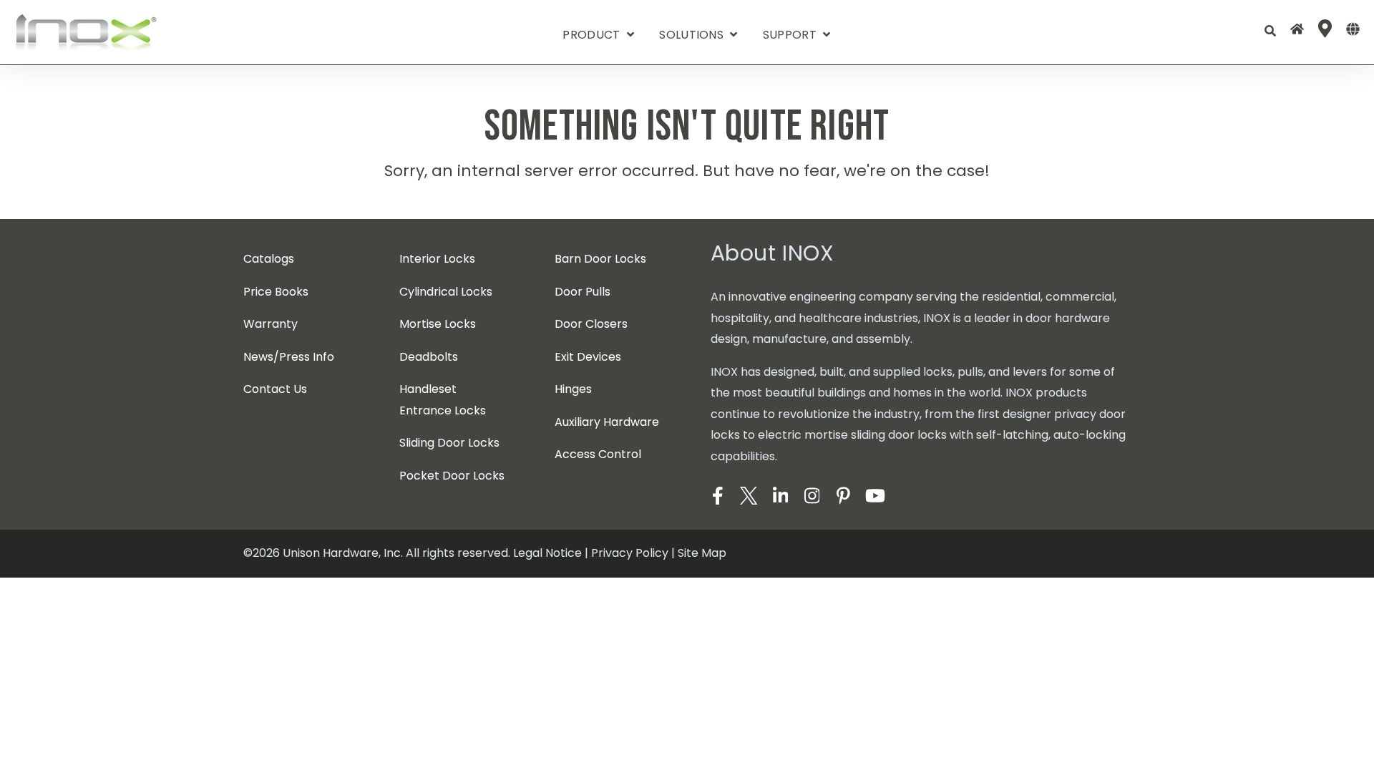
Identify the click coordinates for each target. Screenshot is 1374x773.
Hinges (573, 389)
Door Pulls (582, 291)
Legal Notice (547, 553)
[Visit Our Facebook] (717, 496)
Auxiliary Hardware (607, 422)
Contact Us (275, 389)
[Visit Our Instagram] (812, 496)
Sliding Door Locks (449, 442)
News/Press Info (288, 357)
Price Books (275, 291)
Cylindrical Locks (445, 291)
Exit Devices (588, 357)
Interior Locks (437, 259)
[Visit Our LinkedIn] (780, 496)
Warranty (270, 324)
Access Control (598, 454)
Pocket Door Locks (452, 475)
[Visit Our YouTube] (875, 496)
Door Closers (591, 324)
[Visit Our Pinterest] (843, 496)
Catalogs (268, 259)
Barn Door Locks (600, 259)
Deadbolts (428, 357)
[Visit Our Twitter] (749, 496)
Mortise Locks (437, 324)
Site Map (702, 553)
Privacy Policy (629, 553)
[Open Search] (1270, 31)
